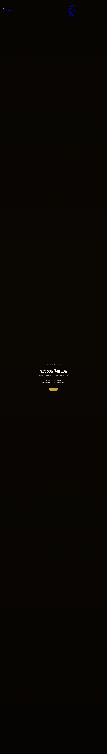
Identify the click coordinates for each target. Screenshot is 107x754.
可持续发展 (72, 10)
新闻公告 (71, 14)
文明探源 (71, 7)
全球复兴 (71, 8)
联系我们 (71, 15)
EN (70, 17)
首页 (70, 3)
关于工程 (71, 5)
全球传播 (71, 12)
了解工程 (53, 389)
